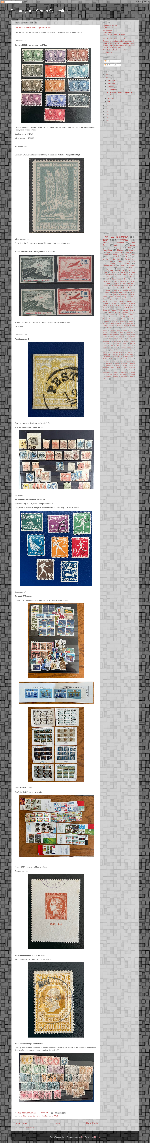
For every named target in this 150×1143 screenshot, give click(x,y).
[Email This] (56, 1113)
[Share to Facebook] (63, 1113)
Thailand (106, 310)
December (112, 80)
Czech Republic (116, 341)
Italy (119, 248)
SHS (120, 292)
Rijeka (121, 361)
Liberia (107, 321)
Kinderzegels (107, 347)
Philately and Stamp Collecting (39, 10)
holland (117, 312)
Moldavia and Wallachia (117, 352)
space (133, 312)
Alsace (121, 332)
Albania (130, 270)
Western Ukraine (119, 370)
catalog (112, 330)
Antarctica (130, 332)
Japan (123, 277)
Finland (115, 277)
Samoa (105, 288)
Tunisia (117, 328)
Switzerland (131, 261)
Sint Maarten (128, 308)
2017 (108, 117)
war (51, 1116)
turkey (126, 263)
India (133, 255)
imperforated (124, 372)
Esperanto (116, 343)
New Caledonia (115, 305)
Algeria (105, 332)
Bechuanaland (114, 334)
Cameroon (121, 336)
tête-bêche (124, 376)
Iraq (118, 345)
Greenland (113, 272)
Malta (111, 350)
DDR (129, 248)
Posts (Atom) (29, 1128)
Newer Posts (21, 1123)
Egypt (125, 279)
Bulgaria (132, 268)
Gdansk (105, 303)
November (112, 83)
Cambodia (112, 336)
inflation (133, 372)
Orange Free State (108, 325)
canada (124, 255)
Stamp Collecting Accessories (114, 34)
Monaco (120, 243)
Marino (118, 350)
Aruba (116, 294)
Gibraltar (113, 303)
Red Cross (106, 361)
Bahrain (105, 334)
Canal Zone (121, 314)
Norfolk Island (129, 354)
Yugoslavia (107, 250)
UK (119, 310)
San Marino (120, 268)
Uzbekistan (124, 328)
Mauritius (124, 350)
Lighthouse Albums (110, 26)
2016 (108, 120)
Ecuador (106, 286)
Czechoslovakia (109, 266)
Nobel (131, 286)
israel (112, 288)
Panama (118, 325)
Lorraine (105, 350)
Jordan (125, 345)
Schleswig (124, 363)
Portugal (110, 270)
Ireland (112, 263)
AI (106, 314)
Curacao (130, 316)
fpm (82, 1137)
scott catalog (107, 32)
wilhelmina (106, 379)
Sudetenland (108, 365)
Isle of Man (132, 319)
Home (57, 1123)
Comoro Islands (115, 316)
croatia (105, 259)
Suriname (123, 281)
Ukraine (123, 266)
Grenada (122, 303)
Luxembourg (124, 272)
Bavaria (108, 283)
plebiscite (125, 312)
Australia (119, 261)
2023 (108, 75)
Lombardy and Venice (126, 347)
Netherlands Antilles (116, 323)
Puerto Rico (119, 359)
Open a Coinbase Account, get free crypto (118, 43)
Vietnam (133, 367)
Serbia (109, 261)
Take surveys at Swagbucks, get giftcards (118, 45)
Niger (105, 308)
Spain (109, 252)
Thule (124, 365)
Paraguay (126, 325)
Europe (124, 343)
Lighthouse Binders (110, 28)
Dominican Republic (129, 341)
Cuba (124, 316)
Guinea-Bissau (129, 259)
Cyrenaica (106, 341)
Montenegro (107, 281)
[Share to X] (61, 1113)
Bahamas (124, 294)
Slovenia (120, 270)
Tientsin (131, 365)
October (111, 87)
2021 (108, 105)
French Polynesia (108, 299)
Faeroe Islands (116, 286)
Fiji (125, 297)
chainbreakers (107, 372)
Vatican (119, 257)
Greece (106, 255)
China (105, 272)
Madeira (131, 321)
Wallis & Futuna (128, 310)
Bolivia (122, 334)
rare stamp (123, 374)
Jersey (133, 272)
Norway (129, 257)
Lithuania (114, 321)
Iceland (109, 268)
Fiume (131, 297)
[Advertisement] (55, 18)
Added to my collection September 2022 (33, 28)
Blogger (97, 1137)
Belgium (132, 250)
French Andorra (107, 319)
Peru (112, 359)
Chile (118, 288)
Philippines (131, 277)
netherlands (45, 1116)
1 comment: (44, 1113)
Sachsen (128, 361)
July (109, 101)
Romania (118, 252)
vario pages (107, 30)
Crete (122, 339)
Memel (131, 350)
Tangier (117, 365)
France (29, 1116)
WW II (56, 1116)
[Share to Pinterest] (65, 1113)
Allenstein (113, 332)
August (110, 98)
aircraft (131, 370)
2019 (108, 111)
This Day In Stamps (115, 236)
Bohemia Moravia (119, 283)
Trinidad (105, 367)
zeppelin (132, 292)
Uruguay (125, 367)
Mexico (119, 274)
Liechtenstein (109, 274)
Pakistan (105, 359)
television (115, 376)
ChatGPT (130, 314)
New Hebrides (128, 305)
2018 (108, 114)
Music (125, 286)
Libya (114, 292)
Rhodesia (114, 361)
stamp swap (131, 374)
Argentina (132, 281)
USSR (118, 367)
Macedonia (123, 321)
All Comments (111, 65)
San (134, 361)
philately (125, 330)
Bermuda (112, 314)
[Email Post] (52, 1113)
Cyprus (130, 283)
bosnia (132, 266)
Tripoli (112, 367)
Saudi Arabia (108, 363)
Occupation (106, 356)
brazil (107, 279)
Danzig (108, 290)
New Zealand (128, 274)
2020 (108, 108)
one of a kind (114, 374)
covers (116, 372)
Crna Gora (130, 339)
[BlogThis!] (58, 1113)
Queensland (129, 359)
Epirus (107, 343)
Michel (105, 352)
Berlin (115, 255)
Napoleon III (106, 354)
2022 (108, 78)
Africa (131, 330)
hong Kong (106, 277)
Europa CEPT (128, 290)
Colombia (105, 316)
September (112, 90)
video (131, 376)
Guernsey (106, 292)
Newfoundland (129, 323)
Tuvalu (113, 310)
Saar (115, 281)
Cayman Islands (113, 339)
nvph (106, 374)
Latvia (115, 347)
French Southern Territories (122, 301)
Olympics (116, 356)
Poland (109, 257)
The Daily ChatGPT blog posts (114, 39)
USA (106, 240)
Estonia (116, 290)
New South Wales (117, 354)
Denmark (116, 259)
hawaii (110, 312)
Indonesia (124, 319)
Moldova (105, 323)
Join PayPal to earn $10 (112, 48)
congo (118, 330)
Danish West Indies (129, 288)
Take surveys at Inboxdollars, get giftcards (118, 41)
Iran (132, 279)
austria (23, 1116)
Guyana (116, 319)
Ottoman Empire (128, 356)
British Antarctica (115, 297)
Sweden (129, 252)
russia (109, 248)
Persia (112, 308)
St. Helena (132, 363)
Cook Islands (116, 279)
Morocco (130, 352)
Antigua (108, 294)
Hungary (120, 250)
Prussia (133, 325)
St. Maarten (108, 328)
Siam (119, 308)
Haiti (112, 345)
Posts (108, 61)
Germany (36, 1116)
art (104, 312)
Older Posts (92, 1123)
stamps (107, 376)
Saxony (117, 363)
